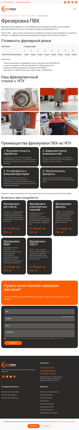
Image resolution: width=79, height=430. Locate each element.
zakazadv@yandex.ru (23, 2)
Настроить (46, 426)
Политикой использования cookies (64, 421)
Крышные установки (47, 407)
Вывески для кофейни (9, 395)
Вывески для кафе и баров (10, 392)
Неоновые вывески (46, 410)
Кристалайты (44, 401)
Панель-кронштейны (47, 404)
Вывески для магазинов (10, 398)
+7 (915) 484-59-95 (7, 2)
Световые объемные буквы (49, 392)
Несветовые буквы (46, 395)
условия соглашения (59, 338)
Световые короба (46, 398)
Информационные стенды (49, 413)
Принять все (34, 426)
